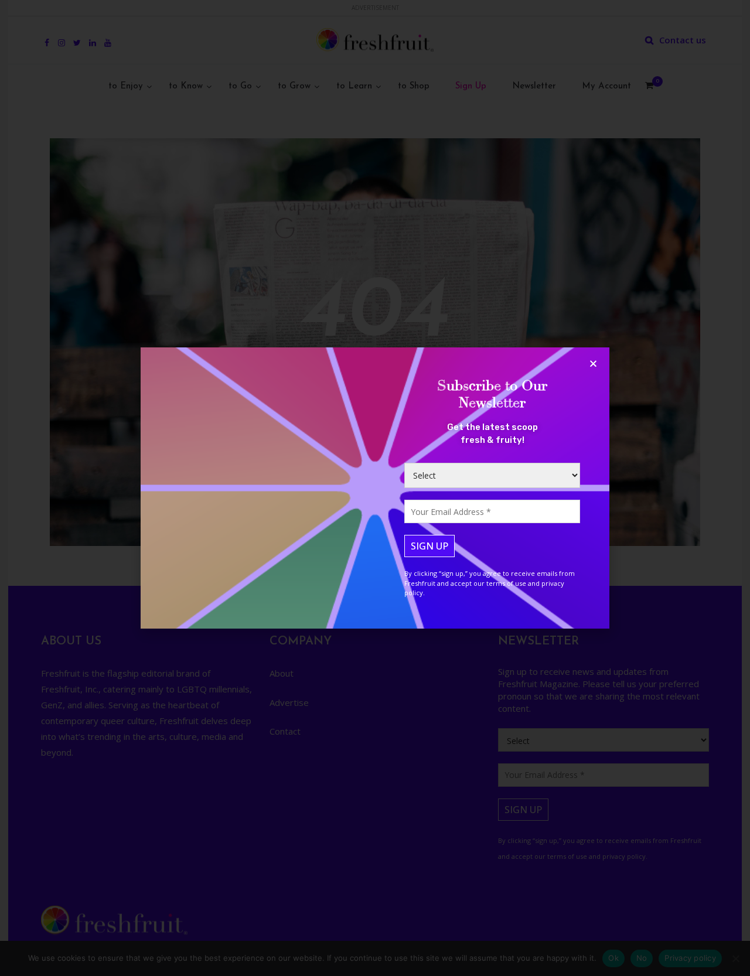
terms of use (506, 583)
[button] (593, 363)
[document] (375, 488)
